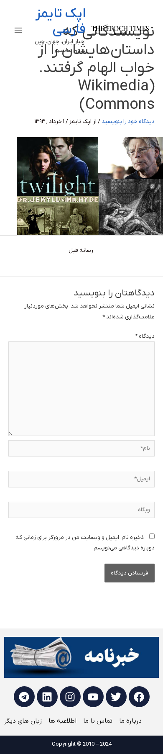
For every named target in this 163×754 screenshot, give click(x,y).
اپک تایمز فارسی (61, 21)
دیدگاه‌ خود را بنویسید (128, 121)
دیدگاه (145, 336)
